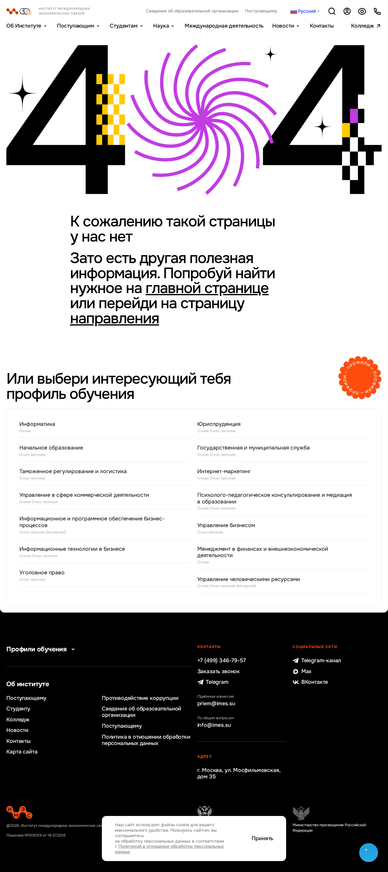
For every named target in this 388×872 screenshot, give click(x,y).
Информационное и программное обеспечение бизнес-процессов (92, 525)
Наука (161, 25)
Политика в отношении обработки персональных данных (146, 740)
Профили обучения (36, 649)
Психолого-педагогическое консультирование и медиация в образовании (274, 501)
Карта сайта (21, 752)
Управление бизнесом (226, 528)
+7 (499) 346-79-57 (221, 660)
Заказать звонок (218, 671)
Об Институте (23, 25)
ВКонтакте (314, 682)
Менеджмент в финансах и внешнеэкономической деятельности (262, 555)
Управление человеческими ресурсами (248, 582)
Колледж (362, 25)
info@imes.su (214, 725)
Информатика (37, 427)
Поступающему (261, 11)
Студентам (123, 25)
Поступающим (75, 25)
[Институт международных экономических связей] (56, 11)
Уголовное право (42, 576)
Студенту (18, 709)
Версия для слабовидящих (362, 11)
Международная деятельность (224, 25)
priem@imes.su (216, 703)
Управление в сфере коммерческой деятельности (84, 498)
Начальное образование (51, 451)
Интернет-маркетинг (224, 474)
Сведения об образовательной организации (192, 11)
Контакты (322, 25)
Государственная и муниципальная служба (253, 451)
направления (114, 318)
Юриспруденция (218, 427)
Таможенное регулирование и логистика (73, 474)
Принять (262, 838)
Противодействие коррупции (140, 698)
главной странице (207, 288)
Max (306, 671)
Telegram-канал (321, 660)
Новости (283, 25)
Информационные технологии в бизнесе (72, 552)
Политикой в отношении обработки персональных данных (169, 849)
